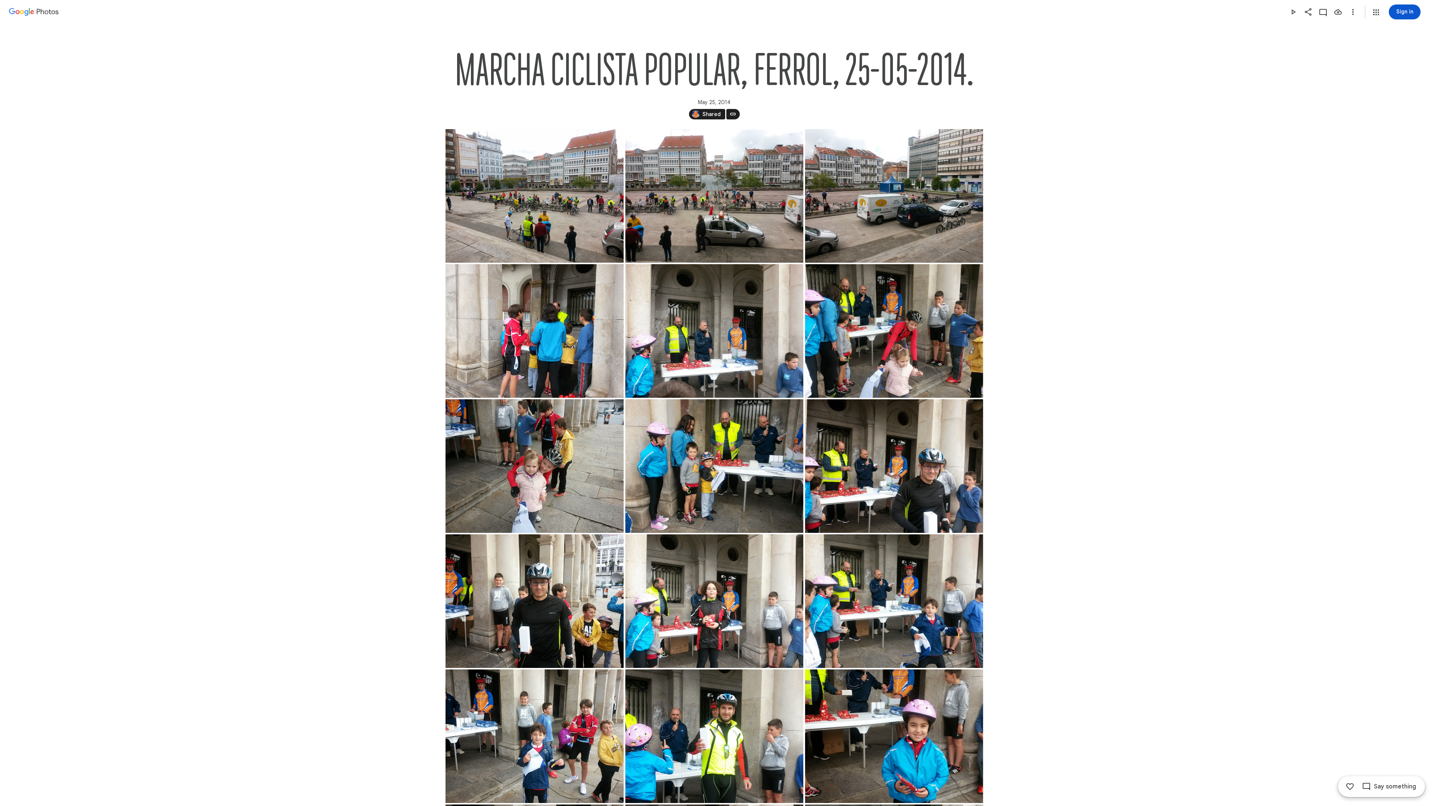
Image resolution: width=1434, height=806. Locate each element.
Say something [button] (1395, 786)
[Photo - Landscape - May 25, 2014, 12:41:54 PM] (714, 601)
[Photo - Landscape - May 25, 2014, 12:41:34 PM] (894, 466)
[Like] (1350, 786)
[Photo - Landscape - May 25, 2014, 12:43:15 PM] (894, 736)
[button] (1376, 12)
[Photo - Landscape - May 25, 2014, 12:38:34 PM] (894, 196)
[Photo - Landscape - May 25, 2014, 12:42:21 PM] (535, 736)
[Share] (1308, 11)
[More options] (1352, 11)
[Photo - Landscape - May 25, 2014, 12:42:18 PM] (894, 601)
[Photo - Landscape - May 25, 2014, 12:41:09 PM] (714, 466)
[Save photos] (1338, 11)
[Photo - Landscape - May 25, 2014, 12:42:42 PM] (714, 736)
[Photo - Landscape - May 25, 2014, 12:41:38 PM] (535, 601)
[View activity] (1323, 11)
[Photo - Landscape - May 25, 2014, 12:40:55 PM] (535, 466)
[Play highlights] (1293, 12)
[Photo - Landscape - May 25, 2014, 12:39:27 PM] (714, 331)
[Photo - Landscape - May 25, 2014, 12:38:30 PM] (714, 196)
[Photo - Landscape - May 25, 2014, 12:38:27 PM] (535, 196)
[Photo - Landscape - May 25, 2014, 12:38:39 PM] (535, 331)
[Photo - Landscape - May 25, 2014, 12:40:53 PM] (894, 331)
